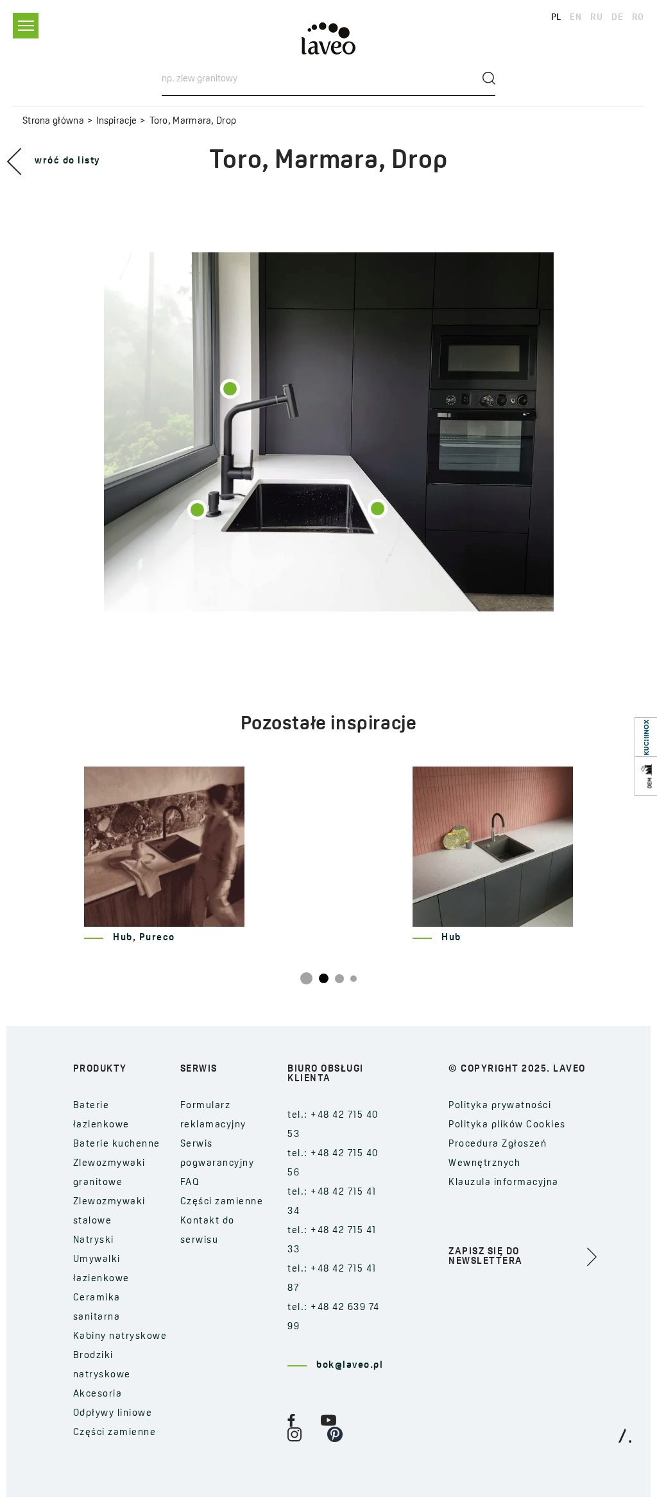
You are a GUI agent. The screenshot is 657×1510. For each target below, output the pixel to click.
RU (596, 17)
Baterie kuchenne (116, 1144)
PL (556, 17)
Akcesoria (98, 1394)
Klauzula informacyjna (503, 1183)
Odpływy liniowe (113, 1413)
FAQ (190, 1183)
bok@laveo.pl (349, 1365)
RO (638, 17)
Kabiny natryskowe (120, 1336)
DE (617, 17)
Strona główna (53, 121)
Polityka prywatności (499, 1106)
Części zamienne (115, 1433)
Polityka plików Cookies (507, 1125)
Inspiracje (116, 121)
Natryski (93, 1240)
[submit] (488, 78)
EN (575, 17)
